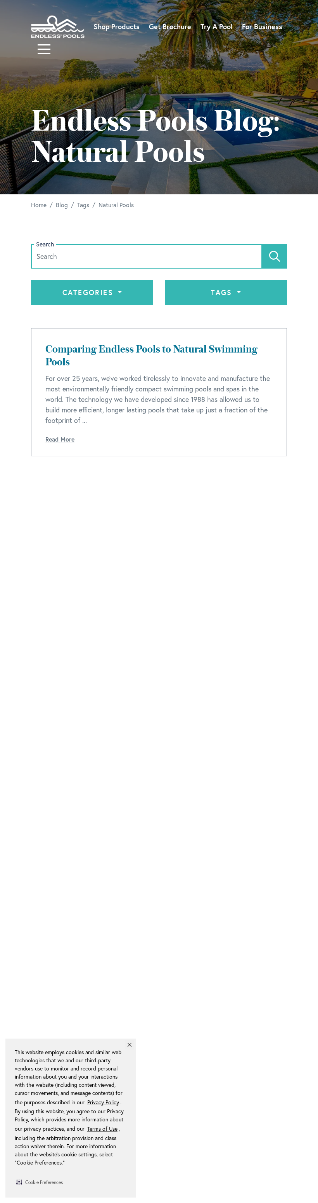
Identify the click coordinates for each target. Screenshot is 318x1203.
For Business (262, 26)
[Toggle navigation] (44, 49)
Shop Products (116, 26)
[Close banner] (129, 1044)
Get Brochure (170, 26)
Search (45, 244)
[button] (39, 1182)
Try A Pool (216, 26)
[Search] (274, 256)
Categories (89, 292)
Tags (223, 292)
